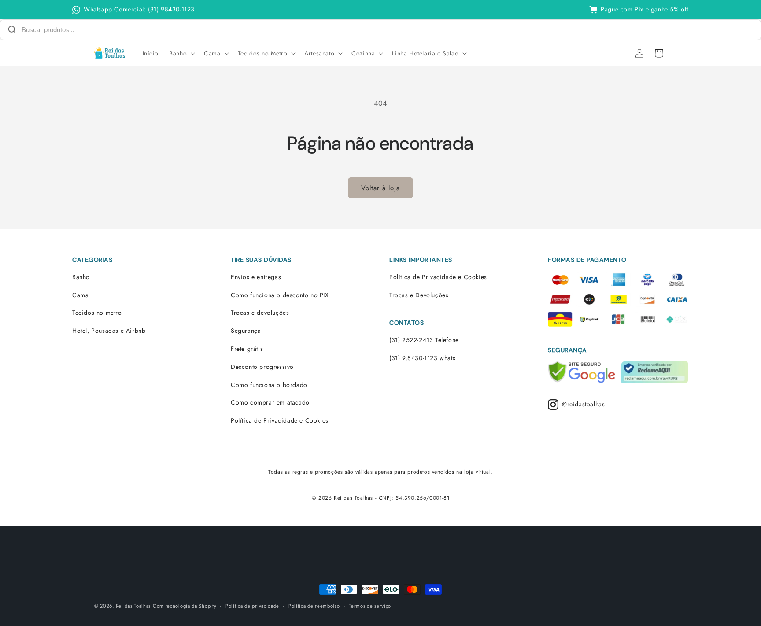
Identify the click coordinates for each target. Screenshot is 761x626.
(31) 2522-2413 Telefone (424, 339)
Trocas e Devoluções (418, 295)
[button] (181, 53)
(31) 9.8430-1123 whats (422, 358)
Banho (81, 276)
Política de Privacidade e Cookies (280, 420)
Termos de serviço (370, 605)
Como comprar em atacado (270, 402)
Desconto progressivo (262, 366)
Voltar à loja (380, 188)
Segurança (246, 330)
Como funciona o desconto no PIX (280, 295)
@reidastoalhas (583, 404)
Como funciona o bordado (269, 384)
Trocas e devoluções (260, 312)
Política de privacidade (252, 605)
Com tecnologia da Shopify (185, 605)
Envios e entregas (256, 276)
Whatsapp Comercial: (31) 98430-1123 (139, 9)
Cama (80, 295)
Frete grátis (247, 348)
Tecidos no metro (97, 312)
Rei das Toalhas (133, 605)
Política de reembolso (314, 605)
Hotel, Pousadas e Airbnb (108, 330)
